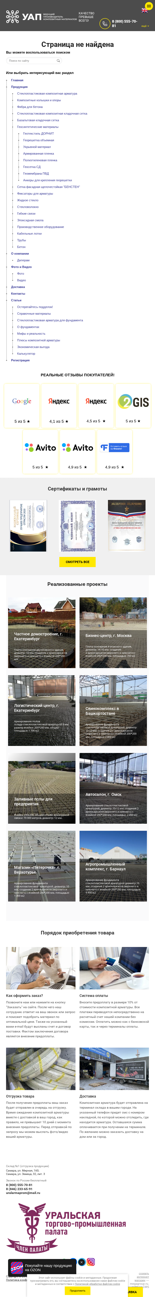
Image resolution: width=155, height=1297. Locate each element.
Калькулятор (26, 353)
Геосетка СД (32, 167)
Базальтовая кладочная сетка (38, 120)
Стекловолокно (28, 207)
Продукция (19, 87)
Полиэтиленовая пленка (40, 160)
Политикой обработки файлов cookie (97, 1283)
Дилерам (23, 260)
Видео (21, 280)
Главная (17, 80)
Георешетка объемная (38, 140)
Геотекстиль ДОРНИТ (38, 133)
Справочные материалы (34, 313)
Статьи (16, 300)
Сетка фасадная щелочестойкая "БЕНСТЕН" (48, 187)
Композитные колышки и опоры (39, 100)
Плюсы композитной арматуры (38, 340)
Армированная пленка (38, 153)
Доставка (18, 287)
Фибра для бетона (30, 107)
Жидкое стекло (27, 200)
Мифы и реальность (31, 333)
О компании (20, 253)
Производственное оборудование (40, 227)
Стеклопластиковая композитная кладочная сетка (52, 113)
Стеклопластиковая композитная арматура (47, 93)
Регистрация (20, 360)
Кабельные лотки (29, 233)
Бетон (21, 247)
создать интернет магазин (142, 1277)
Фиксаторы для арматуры (35, 193)
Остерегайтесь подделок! (35, 307)
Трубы (21, 240)
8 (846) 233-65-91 (19, 1189)
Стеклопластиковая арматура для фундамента (50, 320)
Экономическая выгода (33, 347)
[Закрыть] (81, 1262)
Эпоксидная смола (30, 220)
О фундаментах (28, 327)
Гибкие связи (26, 213)
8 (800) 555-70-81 (19, 1185)
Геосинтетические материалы (38, 127)
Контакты (18, 293)
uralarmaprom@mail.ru (23, 1193)
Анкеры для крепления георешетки (47, 180)
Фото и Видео (21, 267)
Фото (20, 273)
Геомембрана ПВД (36, 173)
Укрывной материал (37, 147)
